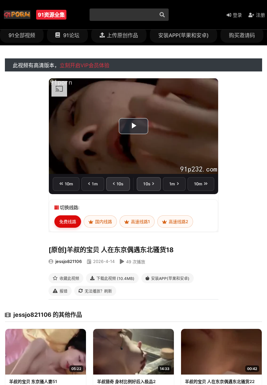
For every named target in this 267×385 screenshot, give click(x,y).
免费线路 (67, 221)
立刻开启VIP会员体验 (84, 65)
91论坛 (70, 35)
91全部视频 (21, 35)
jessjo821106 (68, 261)
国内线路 (103, 221)
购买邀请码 (242, 35)
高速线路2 (178, 221)
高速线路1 (140, 221)
